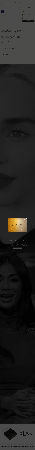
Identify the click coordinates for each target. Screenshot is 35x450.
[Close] (26, 218)
